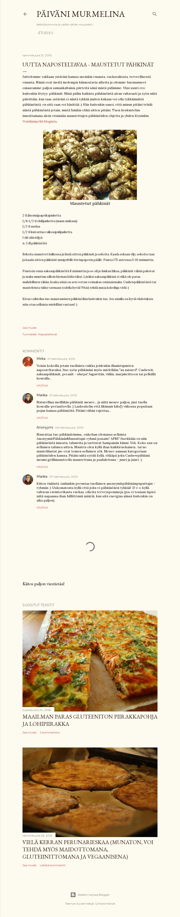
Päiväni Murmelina (81, 13)
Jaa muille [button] (29, 327)
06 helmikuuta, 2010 (69, 427)
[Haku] (155, 13)
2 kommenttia (50, 732)
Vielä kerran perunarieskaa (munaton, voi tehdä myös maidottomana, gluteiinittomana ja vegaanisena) (87, 849)
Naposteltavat (47, 334)
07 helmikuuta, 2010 (63, 476)
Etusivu (45, 33)
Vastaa (42, 385)
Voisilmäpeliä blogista (39, 121)
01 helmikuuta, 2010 (61, 359)
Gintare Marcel (105, 903)
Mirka (41, 359)
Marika (42, 395)
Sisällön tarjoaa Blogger (94, 894)
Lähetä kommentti (53, 865)
